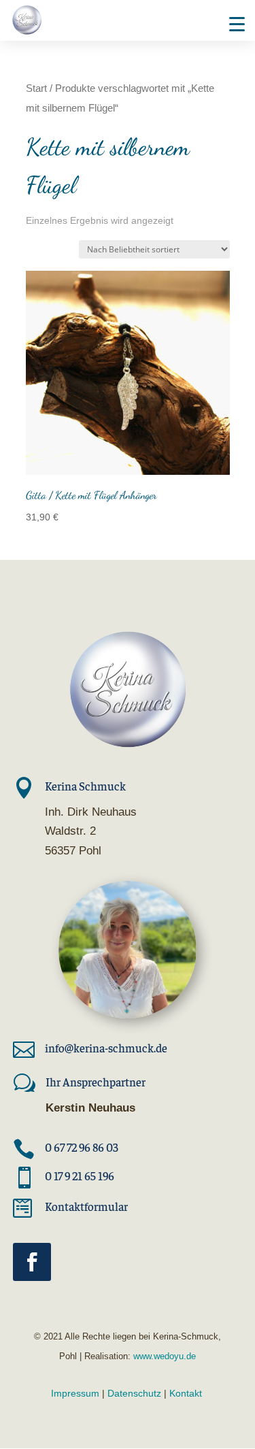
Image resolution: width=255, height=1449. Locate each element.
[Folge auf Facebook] (32, 1262)
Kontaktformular (86, 1206)
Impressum (75, 1393)
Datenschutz (134, 1393)
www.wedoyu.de (163, 1356)
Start (36, 88)
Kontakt (185, 1393)
